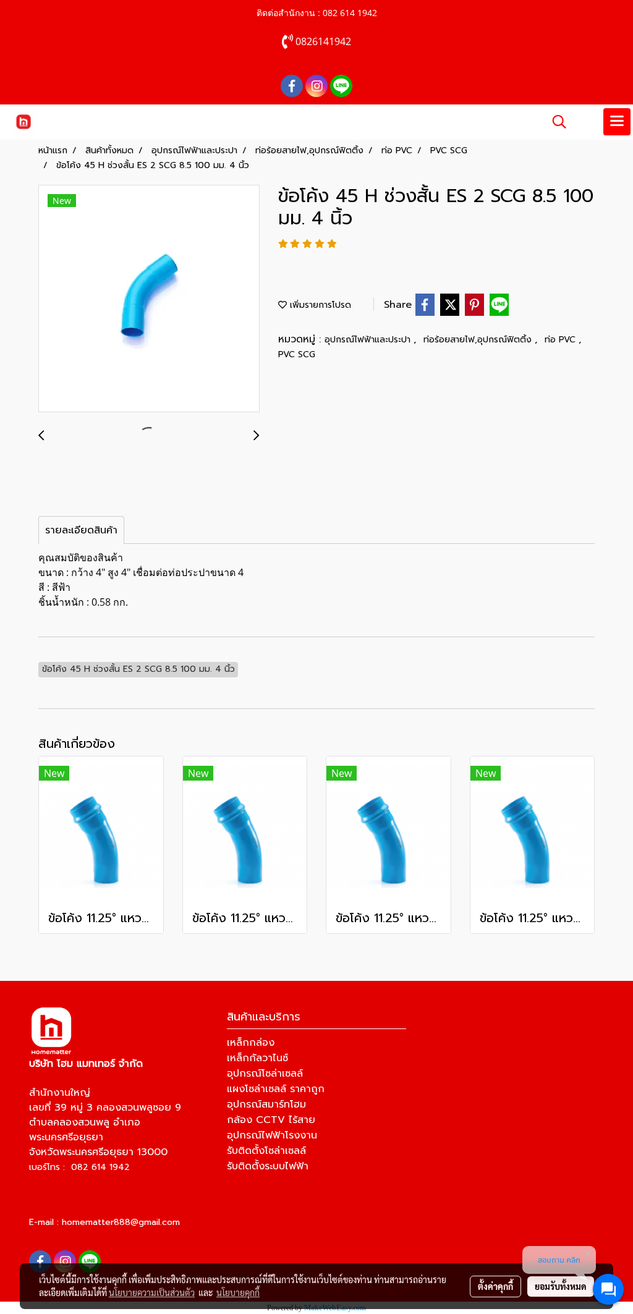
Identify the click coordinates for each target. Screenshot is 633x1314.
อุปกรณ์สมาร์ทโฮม (266, 1104)
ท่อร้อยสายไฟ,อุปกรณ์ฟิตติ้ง (479, 339)
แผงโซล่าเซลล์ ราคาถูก (276, 1089)
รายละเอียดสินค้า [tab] (81, 530)
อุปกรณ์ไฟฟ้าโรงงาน (272, 1135)
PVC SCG (296, 354)
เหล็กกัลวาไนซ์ (257, 1058)
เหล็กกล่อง (250, 1042)
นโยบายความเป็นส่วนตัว (152, 1292)
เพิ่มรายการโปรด (319, 305)
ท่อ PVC (562, 339)
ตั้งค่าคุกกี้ (495, 1286)
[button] (555, 122)
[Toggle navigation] (617, 121)
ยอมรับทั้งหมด (561, 1286)
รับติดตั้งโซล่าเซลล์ (266, 1150)
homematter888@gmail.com (121, 1222)
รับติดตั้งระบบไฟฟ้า (267, 1166)
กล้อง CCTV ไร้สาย (271, 1120)
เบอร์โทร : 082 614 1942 (79, 1167)
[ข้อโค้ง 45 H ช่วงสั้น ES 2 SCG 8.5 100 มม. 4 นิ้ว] (149, 299)
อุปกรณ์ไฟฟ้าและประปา (369, 339)
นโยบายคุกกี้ (238, 1292)
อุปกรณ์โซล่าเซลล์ (265, 1073)
